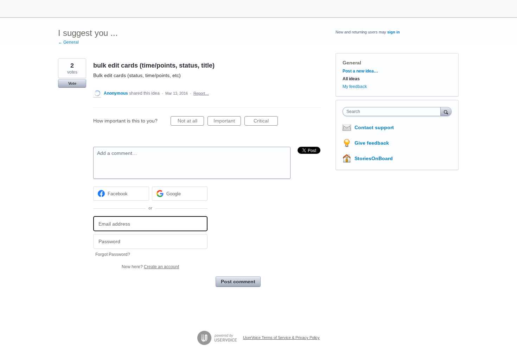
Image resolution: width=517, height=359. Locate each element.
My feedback (355, 86)
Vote (72, 83)
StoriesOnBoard (374, 158)
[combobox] (393, 111)
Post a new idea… (360, 71)
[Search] (446, 111)
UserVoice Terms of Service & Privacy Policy (281, 337)
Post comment (238, 281)
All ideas (351, 78)
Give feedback (372, 143)
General (352, 62)
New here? (150, 266)
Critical (266, 122)
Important (227, 122)
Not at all (191, 122)
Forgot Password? (112, 254)
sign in (393, 32)
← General (68, 42)
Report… (201, 93)
